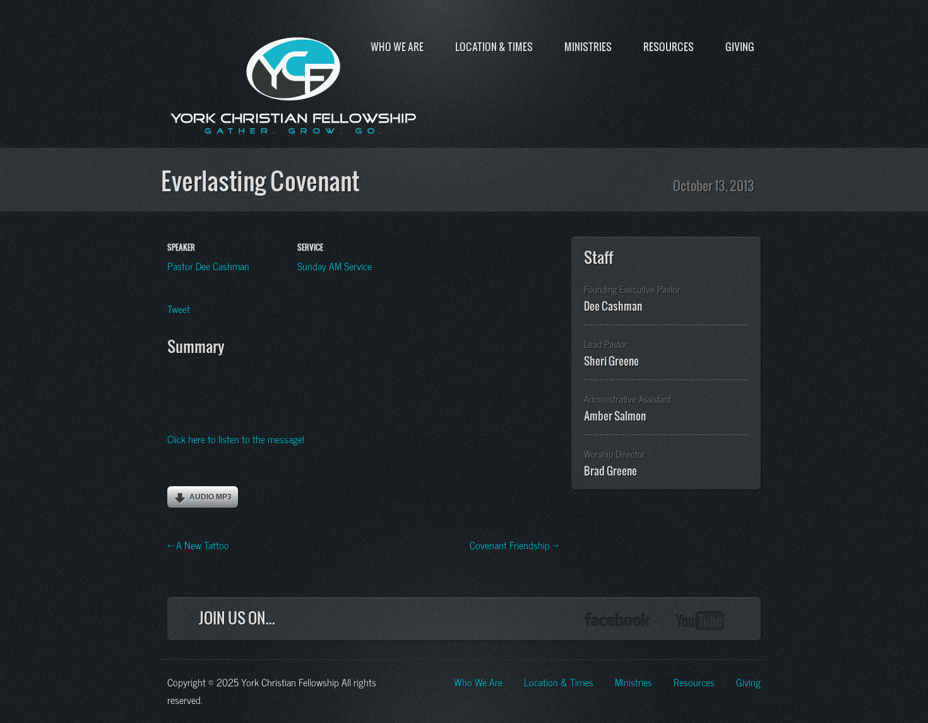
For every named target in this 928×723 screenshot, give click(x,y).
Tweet (178, 308)
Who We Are (397, 46)
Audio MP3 (210, 497)
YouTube (700, 621)
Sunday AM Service (334, 265)
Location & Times (494, 46)
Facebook (617, 621)
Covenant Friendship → (514, 544)
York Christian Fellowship (293, 83)
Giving (739, 46)
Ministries (588, 46)
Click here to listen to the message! (235, 438)
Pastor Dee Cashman (208, 265)
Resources (668, 46)
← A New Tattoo (198, 544)
